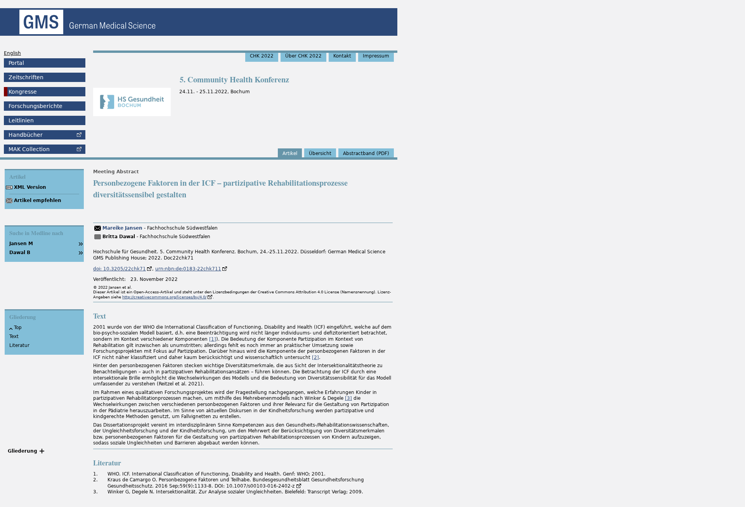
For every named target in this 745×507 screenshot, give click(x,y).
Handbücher (26, 135)
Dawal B (19, 252)
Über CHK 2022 (303, 56)
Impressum (376, 56)
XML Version (30, 187)
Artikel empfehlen (37, 200)
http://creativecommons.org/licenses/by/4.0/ (164, 297)
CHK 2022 (262, 56)
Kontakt (342, 56)
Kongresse (23, 92)
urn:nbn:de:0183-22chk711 (188, 269)
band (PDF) (366, 153)
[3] (348, 398)
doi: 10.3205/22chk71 (119, 269)
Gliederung (22, 451)
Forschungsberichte (35, 106)
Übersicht (320, 153)
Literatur (19, 345)
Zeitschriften (26, 77)
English (12, 53)
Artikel (289, 153)
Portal (16, 63)
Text (14, 336)
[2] (315, 357)
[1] (212, 339)
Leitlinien (21, 120)
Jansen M (21, 243)
